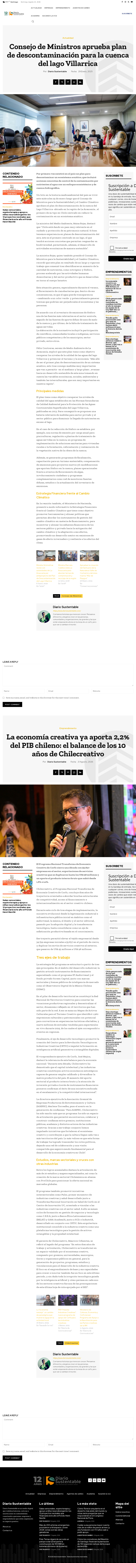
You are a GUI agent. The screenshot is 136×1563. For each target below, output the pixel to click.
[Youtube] (131, 2)
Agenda (109, 296)
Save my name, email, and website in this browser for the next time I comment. (42, 698)
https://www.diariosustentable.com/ (67, 611)
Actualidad (68, 38)
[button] (33, 21)
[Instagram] (125, 2)
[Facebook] (122, 2)
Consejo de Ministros (72, 596)
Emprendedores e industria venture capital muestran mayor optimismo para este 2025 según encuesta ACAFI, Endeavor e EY (101, 647)
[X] (128, 2)
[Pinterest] (68, 82)
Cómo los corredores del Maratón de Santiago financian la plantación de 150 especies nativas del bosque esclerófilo (93, 1543)
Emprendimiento (112, 279)
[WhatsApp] (74, 82)
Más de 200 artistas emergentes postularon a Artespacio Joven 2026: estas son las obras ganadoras (54, 1529)
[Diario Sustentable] (44, 616)
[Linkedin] (80, 82)
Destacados (7, 207)
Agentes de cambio (85, 1535)
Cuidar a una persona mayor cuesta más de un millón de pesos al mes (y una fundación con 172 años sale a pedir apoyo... (93, 1529)
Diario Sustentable (57, 71)
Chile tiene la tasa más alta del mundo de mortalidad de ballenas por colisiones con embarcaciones (34, 647)
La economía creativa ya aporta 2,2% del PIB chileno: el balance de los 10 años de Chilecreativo (113, 286)
